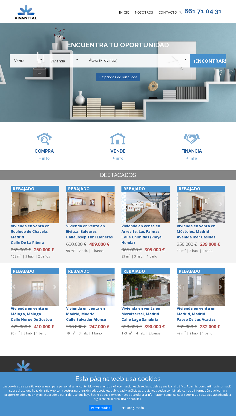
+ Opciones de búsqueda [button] (118, 77)
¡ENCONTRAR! (210, 61)
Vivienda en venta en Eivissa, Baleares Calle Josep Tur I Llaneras (89, 231)
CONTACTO (168, 12)
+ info (44, 158)
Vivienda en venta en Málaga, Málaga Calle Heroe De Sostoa (31, 314)
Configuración (134, 408)
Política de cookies (128, 399)
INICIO (125, 12)
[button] (14, 204)
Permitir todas (100, 408)
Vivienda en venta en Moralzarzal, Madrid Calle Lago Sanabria (140, 314)
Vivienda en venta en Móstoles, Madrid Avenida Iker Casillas (196, 231)
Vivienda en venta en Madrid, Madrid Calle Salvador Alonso (86, 314)
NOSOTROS (144, 12)
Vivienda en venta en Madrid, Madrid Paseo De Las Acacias (196, 314)
